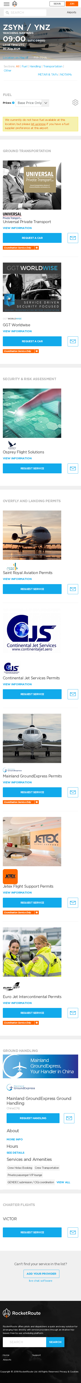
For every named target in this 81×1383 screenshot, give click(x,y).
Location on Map (14, 57)
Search (55, 1342)
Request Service (32, 468)
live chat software (40, 1280)
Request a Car (32, 237)
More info (15, 1139)
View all (63, 1182)
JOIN (72, 3)
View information (17, 228)
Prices (7, 103)
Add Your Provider (41, 1273)
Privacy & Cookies (69, 1371)
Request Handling (33, 1118)
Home (6, 1355)
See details (15, 1152)
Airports (71, 12)
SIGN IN (57, 3)
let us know (38, 124)
